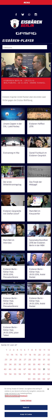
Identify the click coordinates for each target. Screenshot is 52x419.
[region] (26, 402)
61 (44, 374)
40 (39, 364)
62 (49, 374)
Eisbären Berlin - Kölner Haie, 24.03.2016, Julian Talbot (11, 331)
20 (39, 354)
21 (44, 354)
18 (30, 354)
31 (44, 359)
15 (17, 354)
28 (30, 359)
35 (15, 364)
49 (34, 369)
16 (21, 354)
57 (25, 374)
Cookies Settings (25, 401)
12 (49, 350)
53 (5, 374)
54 (10, 374)
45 (15, 369)
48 (29, 369)
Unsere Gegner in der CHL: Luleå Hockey (12, 125)
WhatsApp (29, 14)
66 (44, 379)
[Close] (48, 389)
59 (34, 374)
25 (15, 359)
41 (44, 364)
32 (49, 359)
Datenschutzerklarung (12, 396)
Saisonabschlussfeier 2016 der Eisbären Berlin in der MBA (38, 243)
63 (29, 379)
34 (10, 364)
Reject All (26, 407)
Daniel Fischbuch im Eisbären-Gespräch (38, 154)
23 (6, 359)
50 (39, 369)
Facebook (16, 14)
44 (10, 369)
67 (49, 379)
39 (34, 364)
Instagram (36, 14)
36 (20, 364)
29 (34, 359)
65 (39, 379)
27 (25, 359)
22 (49, 354)
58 (29, 374)
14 (12, 354)
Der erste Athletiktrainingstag (12, 183)
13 (7, 354)
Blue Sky (23, 14)
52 (49, 369)
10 (40, 350)
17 (25, 354)
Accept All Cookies (26, 414)
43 (5, 369)
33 (5, 364)
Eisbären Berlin (26, 23)
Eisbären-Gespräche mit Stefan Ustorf (12, 212)
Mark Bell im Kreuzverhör (34, 212)
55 (15, 374)
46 (20, 369)
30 (39, 359)
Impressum (23, 396)
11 (44, 350)
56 (20, 374)
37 (25, 364)
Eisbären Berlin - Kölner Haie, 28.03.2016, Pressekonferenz (10, 273)
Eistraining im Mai (11, 152)
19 (35, 354)
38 (29, 364)
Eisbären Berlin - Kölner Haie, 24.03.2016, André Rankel (37, 302)
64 (34, 379)
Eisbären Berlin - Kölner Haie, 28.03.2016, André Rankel (37, 273)
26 (20, 359)
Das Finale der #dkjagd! (35, 183)
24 (11, 359)
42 (49, 364)
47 (25, 369)
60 (39, 374)
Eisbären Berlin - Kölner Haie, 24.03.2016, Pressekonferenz (10, 302)
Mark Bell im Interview (8, 241)
